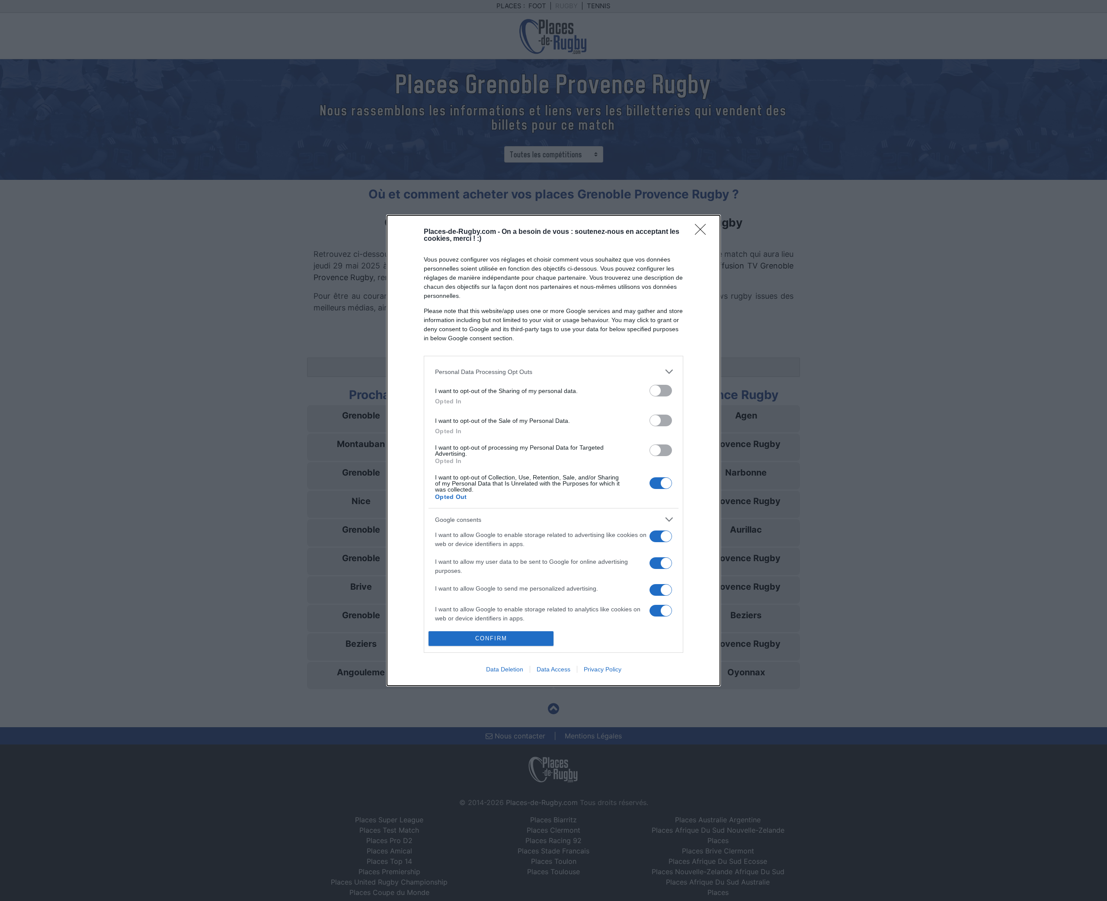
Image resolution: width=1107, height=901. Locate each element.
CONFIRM (491, 638)
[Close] (703, 232)
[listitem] (553, 371)
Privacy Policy (602, 669)
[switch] (660, 390)
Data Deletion (504, 669)
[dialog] (553, 450)
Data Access (553, 669)
